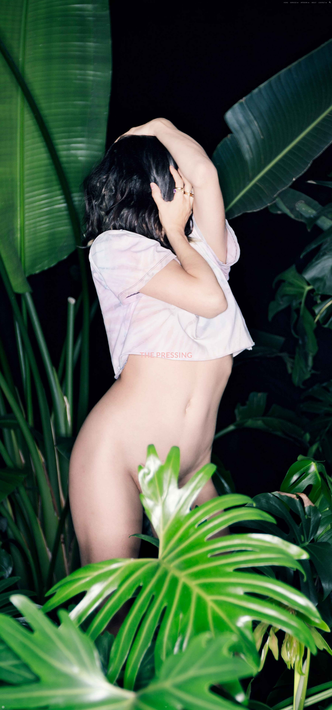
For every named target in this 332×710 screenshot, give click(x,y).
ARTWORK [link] (304, 2)
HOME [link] (286, 2)
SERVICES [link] (293, 2)
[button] (330, 2)
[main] (166, 355)
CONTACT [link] (322, 2)
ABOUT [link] (314, 2)
